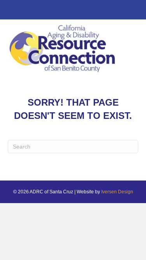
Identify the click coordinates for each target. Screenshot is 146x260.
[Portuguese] (29, 11)
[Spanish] (20, 11)
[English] (12, 11)
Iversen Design (117, 192)
